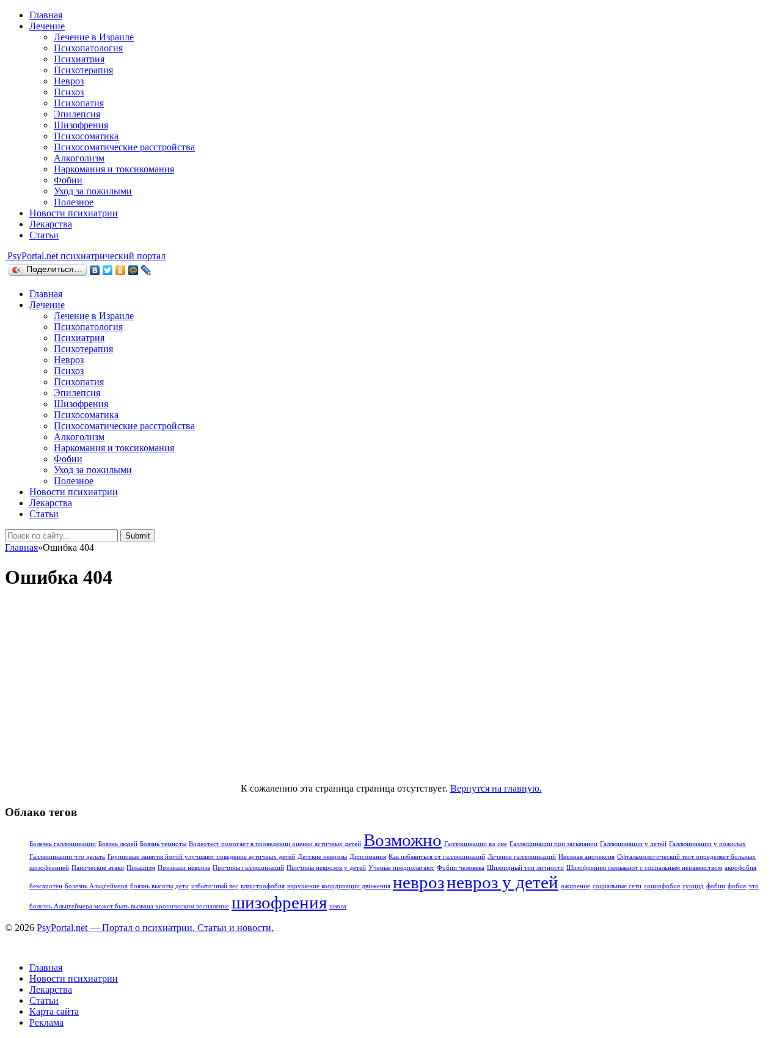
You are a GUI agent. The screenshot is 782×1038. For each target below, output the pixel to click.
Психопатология (88, 48)
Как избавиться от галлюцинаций (437, 856)
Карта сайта (54, 1011)
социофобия (662, 886)
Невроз (69, 81)
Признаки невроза (184, 867)
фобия (737, 886)
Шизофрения (81, 125)
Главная (45, 15)
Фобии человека (460, 867)
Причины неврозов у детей (326, 867)
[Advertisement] (391, 687)
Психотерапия (83, 70)
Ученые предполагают (401, 867)
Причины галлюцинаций (248, 867)
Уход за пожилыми (93, 191)
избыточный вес (214, 886)
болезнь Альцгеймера (96, 886)
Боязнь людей (117, 844)
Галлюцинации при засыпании (553, 844)
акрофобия (740, 867)
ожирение (575, 886)
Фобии (68, 180)
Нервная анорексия (586, 856)
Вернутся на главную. (496, 788)
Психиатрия (79, 59)
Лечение (47, 26)
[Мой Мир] (133, 270)
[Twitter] (107, 270)
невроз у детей (502, 882)
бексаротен (45, 886)
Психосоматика (86, 136)
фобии (715, 886)
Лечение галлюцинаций (522, 856)
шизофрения (279, 902)
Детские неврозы (322, 856)
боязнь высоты (151, 886)
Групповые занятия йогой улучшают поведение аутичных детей (201, 856)
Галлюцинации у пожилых (707, 844)
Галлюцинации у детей (633, 844)
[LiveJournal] (146, 270)
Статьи (44, 235)
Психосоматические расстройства (124, 147)
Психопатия (79, 103)
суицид (693, 886)
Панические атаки (97, 867)
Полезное (73, 202)
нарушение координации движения (338, 886)
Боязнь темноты (163, 844)
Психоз (69, 92)
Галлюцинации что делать (67, 856)
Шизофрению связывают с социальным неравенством (644, 867)
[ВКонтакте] (95, 270)
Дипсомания (367, 856)
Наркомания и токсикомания (114, 169)
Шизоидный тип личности (525, 867)
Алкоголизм (79, 158)
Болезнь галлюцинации (62, 844)
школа (337, 906)
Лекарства (50, 224)
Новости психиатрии (73, 213)
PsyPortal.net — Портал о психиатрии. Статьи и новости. (155, 927)
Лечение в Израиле (94, 37)
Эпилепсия (77, 114)
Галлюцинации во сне (475, 844)
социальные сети (617, 886)
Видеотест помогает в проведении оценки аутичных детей (275, 844)
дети (182, 886)
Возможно (403, 840)
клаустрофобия (263, 886)
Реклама (46, 1022)
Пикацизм (140, 867)
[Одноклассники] (120, 270)
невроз (418, 882)
